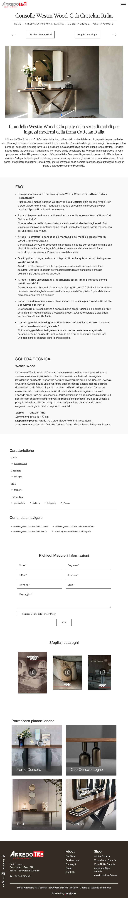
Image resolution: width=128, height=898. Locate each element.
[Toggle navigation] (123, 4)
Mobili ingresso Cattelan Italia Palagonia (73, 531)
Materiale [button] (15, 471)
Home (17, 24)
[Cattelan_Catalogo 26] (102, 672)
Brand (69, 868)
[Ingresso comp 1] (114, 35)
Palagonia (51, 503)
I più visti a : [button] (17, 497)
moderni (18, 490)
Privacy (74, 887)
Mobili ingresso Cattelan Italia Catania (30, 526)
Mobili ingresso (78, 24)
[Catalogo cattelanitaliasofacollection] (32, 672)
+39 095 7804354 (22, 876)
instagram (3, 881)
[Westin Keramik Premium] (13, 35)
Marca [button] (13, 458)
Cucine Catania (102, 856)
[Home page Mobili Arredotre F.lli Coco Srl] (14, 4)
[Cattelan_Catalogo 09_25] (67, 672)
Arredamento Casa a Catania (44, 24)
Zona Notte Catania (104, 864)
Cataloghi (71, 864)
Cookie (83, 887)
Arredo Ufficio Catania (105, 875)
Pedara (67, 503)
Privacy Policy (49, 614)
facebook (3, 863)
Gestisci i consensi (101, 887)
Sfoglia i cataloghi (87, 35)
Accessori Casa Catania (102, 870)
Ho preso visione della (39, 614)
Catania (36, 503)
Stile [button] (13, 484)
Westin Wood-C (103, 24)
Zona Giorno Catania (105, 860)
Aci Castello (19, 503)
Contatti (70, 872)
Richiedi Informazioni (41, 35)
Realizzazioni (72, 860)
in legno (18, 477)
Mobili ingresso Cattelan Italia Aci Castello (74, 526)
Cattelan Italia (20, 463)
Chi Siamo (71, 856)
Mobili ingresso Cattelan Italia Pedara (30, 531)
